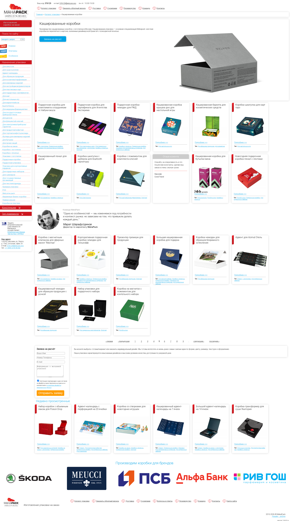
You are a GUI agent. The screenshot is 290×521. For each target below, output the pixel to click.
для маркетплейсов (165, 279)
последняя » (214, 341)
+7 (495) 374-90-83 (12, 248)
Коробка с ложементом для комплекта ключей (132, 157)
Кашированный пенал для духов (52, 157)
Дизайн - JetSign (278, 516)
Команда (146, 8)
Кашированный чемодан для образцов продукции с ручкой (52, 291)
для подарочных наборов (99, 449)
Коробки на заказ (9, 146)
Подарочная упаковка (11, 163)
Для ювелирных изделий (12, 83)
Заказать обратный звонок (74, 8)
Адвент (239, 279)
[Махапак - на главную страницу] (16, 11)
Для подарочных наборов (13, 171)
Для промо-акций (9, 143)
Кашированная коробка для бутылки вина (210, 157)
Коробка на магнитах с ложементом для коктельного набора (129, 291)
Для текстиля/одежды (11, 183)
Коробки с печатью (10, 153)
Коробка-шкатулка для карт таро (250, 106)
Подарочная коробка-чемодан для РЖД (128, 106)
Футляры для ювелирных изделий (16, 136)
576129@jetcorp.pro (15, 246)
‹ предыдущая (123, 341)
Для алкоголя (8, 66)
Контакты (161, 8)
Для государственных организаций (11, 179)
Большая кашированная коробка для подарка (169, 238)
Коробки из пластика (11, 203)
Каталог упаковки (48, 8)
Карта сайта (232, 501)
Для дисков (7, 118)
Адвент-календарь (10, 73)
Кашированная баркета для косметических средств (211, 106)
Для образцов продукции (13, 76)
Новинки (11, 46)
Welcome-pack (8, 193)
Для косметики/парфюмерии (14, 80)
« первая (109, 341)
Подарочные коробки (11, 159)
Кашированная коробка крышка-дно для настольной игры (169, 107)
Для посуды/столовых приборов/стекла (11, 113)
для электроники (85, 198)
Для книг (6, 96)
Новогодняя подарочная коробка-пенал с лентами (249, 157)
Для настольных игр (10, 99)
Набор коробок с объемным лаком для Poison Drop (53, 407)
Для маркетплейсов (10, 103)
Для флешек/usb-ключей (12, 121)
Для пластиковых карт (11, 89)
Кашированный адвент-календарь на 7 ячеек (169, 407)
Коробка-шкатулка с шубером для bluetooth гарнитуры (90, 159)
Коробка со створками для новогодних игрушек (131, 407)
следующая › (198, 341)
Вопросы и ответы (164, 501)
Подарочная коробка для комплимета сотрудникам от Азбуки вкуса (52, 107)
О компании (112, 8)
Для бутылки (7, 140)
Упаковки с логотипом (11, 156)
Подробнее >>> (43, 142)
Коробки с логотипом (11, 150)
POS (4, 190)
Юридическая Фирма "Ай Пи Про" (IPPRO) (16, 233)
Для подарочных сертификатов (15, 93)
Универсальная (8, 200)
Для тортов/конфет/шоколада (15, 133)
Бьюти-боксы (8, 106)
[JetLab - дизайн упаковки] (198, 205)
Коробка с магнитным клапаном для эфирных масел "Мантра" (51, 240)
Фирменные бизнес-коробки (14, 197)
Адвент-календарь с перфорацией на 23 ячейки (92, 407)
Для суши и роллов (10, 70)
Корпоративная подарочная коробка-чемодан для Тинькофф (93, 240)
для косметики (220, 146)
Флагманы (12, 51)
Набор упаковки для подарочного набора (89, 290)
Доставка (96, 8)
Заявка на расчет (53, 39)
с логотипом (44, 146)
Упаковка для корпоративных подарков (50, 148)
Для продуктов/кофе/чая (13, 130)
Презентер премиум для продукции (130, 238)
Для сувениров (8, 175)
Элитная (79, 150)
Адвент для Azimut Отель (248, 237)
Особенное (13, 56)
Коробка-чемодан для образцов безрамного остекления (208, 240)
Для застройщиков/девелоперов (16, 86)
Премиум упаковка (10, 187)
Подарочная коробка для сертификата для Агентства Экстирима (92, 107)
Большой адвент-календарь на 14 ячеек (211, 407)
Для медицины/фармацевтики (14, 109)
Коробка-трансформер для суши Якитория (249, 407)
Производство (130, 8)
